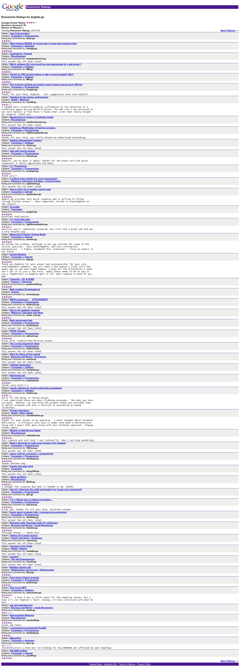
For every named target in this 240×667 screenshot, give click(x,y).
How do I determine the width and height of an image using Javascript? (46, 489)
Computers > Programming (25, 36)
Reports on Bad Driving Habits (25, 430)
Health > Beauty (19, 548)
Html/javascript (17, 375)
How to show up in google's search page (30, 189)
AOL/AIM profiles (18, 650)
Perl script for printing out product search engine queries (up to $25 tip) (46, 84)
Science (15, 292)
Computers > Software (22, 67)
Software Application (20, 365)
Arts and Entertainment (22, 559)
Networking (15, 638)
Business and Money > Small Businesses (32, 525)
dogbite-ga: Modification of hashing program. (33, 128)
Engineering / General (21, 54)
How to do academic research (25, 310)
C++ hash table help (20, 219)
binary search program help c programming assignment (38, 512)
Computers (16, 209)
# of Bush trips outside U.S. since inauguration (33, 179)
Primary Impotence (19, 410)
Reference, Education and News (27, 312)
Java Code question (20, 33)
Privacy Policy (144, 664)
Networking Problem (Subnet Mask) (28, 234)
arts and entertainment (21, 605)
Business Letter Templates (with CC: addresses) (34, 523)
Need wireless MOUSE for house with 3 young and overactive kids (43, 43)
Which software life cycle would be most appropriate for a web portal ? (45, 64)
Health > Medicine (20, 99)
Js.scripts (15, 207)
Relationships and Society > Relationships (32, 570)
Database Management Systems (26, 140)
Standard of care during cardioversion (29, 97)
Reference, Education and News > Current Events (36, 181)
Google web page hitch (21, 466)
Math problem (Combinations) (25, 289)
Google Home (95, 664)
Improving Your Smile (21, 546)
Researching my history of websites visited (31, 117)
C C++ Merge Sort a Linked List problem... (31, 499)
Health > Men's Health (22, 413)
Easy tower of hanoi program (24, 577)
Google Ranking (18, 254)
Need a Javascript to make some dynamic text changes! (38, 443)
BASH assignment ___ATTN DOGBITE (29, 299)
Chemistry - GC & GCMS (22, 279)
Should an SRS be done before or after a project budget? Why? (42, 74)
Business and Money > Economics (28, 357)
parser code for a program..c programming (31, 454)
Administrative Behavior (22, 615)
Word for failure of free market (25, 354)
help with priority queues (22, 151)
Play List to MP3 (18, 588)
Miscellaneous (18, 56)
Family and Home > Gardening (26, 538)
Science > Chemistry (21, 282)
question (14, 557)
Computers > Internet (21, 192)
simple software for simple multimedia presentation (36, 388)
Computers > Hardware (22, 46)
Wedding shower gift (20, 567)
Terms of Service (127, 664)
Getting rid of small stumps (24, 535)
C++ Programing (18, 166)
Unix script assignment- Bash (25, 343)
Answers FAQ (110, 664)
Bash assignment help (21, 320)
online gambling (18, 477)
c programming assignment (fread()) (28, 628)
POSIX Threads (17, 331)
